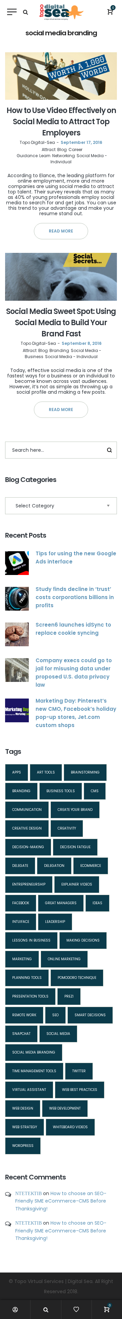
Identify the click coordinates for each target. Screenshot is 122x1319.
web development (65, 1108)
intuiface (20, 921)
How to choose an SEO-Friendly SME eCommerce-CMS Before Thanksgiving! (60, 1201)
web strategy (24, 1127)
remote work (24, 1015)
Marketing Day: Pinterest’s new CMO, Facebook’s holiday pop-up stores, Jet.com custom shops (76, 713)
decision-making (28, 847)
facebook (20, 903)
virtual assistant (29, 1089)
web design (22, 1108)
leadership (55, 921)
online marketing (64, 959)
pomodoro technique (77, 977)
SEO (55, 1015)
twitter (79, 1071)
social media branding (33, 1052)
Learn (44, 156)
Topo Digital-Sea (37, 142)
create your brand (75, 809)
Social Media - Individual (71, 356)
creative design (27, 828)
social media (58, 1033)
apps (16, 772)
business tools (60, 791)
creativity (67, 828)
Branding (59, 350)
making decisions (83, 940)
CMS (95, 791)
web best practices (79, 1089)
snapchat (21, 1033)
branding (21, 791)
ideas (97, 903)
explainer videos (76, 884)
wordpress (23, 1145)
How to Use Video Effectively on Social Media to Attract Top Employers (61, 121)
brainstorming (85, 772)
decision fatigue (75, 847)
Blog (62, 149)
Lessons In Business (31, 940)
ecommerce (90, 865)
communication (27, 809)
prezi (69, 996)
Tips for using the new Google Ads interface (76, 557)
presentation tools (30, 996)
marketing (22, 959)
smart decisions (90, 1015)
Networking (63, 156)
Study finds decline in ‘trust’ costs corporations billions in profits (75, 597)
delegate (20, 865)
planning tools (27, 977)
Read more (61, 231)
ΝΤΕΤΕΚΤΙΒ (28, 1193)
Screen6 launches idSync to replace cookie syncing (73, 628)
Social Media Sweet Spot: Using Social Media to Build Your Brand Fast (61, 322)
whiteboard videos (70, 1127)
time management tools (34, 1071)
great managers (61, 903)
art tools (46, 772)
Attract (49, 149)
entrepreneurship (28, 884)
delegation (54, 865)
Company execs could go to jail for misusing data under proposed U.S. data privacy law (74, 672)
